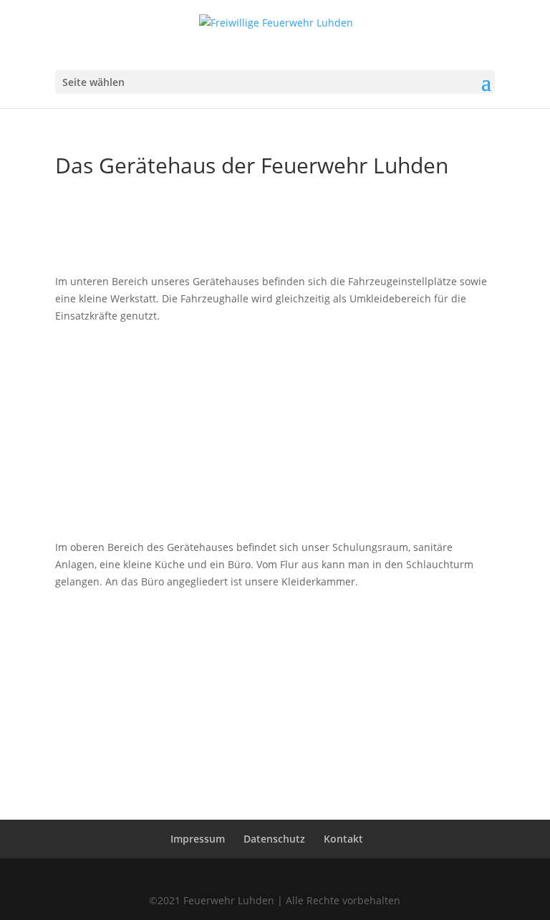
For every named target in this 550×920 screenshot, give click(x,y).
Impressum (197, 838)
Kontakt (343, 838)
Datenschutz (274, 838)
